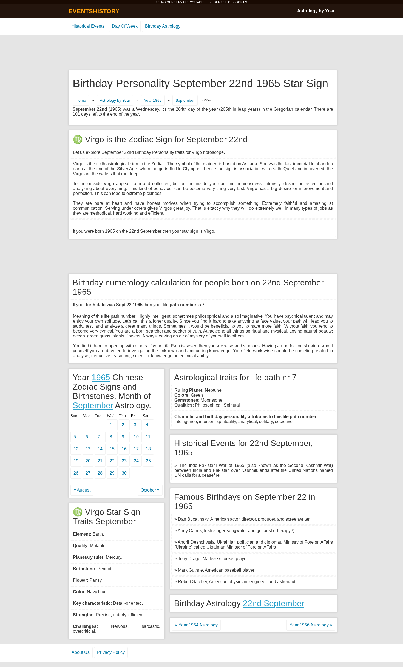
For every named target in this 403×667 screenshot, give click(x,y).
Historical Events (88, 26)
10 (136, 437)
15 (112, 449)
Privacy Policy (111, 652)
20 (88, 461)
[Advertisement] (201, 53)
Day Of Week (125, 26)
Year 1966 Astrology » (311, 625)
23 (124, 461)
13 (88, 449)
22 (112, 461)
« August (81, 490)
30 (124, 473)
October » (150, 490)
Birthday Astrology (162, 26)
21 (100, 461)
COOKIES (240, 2)
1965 (101, 377)
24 (136, 461)
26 (75, 473)
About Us (81, 652)
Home (81, 100)
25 (148, 461)
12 (75, 449)
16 (124, 449)
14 (100, 449)
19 (75, 461)
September (185, 100)
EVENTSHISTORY (94, 11)
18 (148, 449)
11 (148, 437)
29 (112, 473)
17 (136, 449)
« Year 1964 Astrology (196, 625)
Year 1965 (153, 100)
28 (100, 473)
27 (88, 473)
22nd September (273, 603)
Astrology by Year (315, 10)
